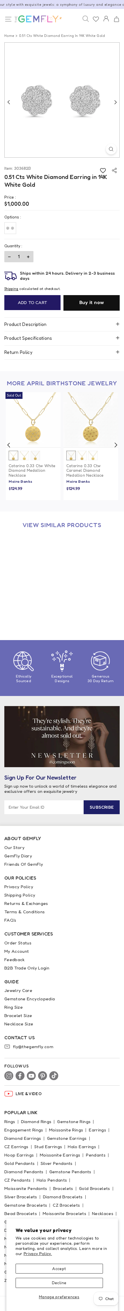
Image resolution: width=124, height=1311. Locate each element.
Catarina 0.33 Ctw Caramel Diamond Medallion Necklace (85, 470)
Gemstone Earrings (67, 1138)
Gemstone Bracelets (25, 1205)
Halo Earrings (82, 1146)
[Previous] (8, 102)
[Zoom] (111, 149)
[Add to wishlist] (102, 170)
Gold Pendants (19, 1163)
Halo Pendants (52, 1180)
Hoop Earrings (19, 1155)
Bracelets (63, 1188)
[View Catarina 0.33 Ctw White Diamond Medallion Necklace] (33, 419)
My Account (16, 951)
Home (9, 35)
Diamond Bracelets (63, 1196)
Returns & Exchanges (26, 903)
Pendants (96, 1155)
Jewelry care (18, 990)
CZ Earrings (16, 1146)
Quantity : (13, 245)
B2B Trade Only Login (26, 968)
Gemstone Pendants (70, 1171)
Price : (10, 197)
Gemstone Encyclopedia (29, 998)
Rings (9, 1121)
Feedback (14, 959)
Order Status (17, 943)
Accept (59, 1268)
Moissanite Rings (66, 1130)
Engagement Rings (23, 1130)
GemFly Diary (18, 856)
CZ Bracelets (66, 1205)
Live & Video (29, 1093)
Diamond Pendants (24, 1171)
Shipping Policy (19, 895)
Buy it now (91, 302)
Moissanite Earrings (60, 1155)
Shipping (11, 288)
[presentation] (8, 445)
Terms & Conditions (24, 911)
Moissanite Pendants (25, 1188)
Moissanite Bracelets (64, 1213)
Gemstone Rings (74, 1121)
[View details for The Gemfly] (35, 19)
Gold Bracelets (94, 1188)
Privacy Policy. (38, 1253)
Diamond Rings (36, 1121)
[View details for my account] (106, 22)
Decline (59, 1282)
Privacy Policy (18, 886)
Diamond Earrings (22, 1138)
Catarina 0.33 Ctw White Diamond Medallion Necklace (32, 470)
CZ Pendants (17, 1180)
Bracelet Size (18, 1015)
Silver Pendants (57, 1163)
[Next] (115, 102)
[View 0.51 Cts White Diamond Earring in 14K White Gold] (33, 561)
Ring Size (13, 1007)
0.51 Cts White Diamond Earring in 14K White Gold (33, 610)
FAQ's (10, 920)
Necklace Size (18, 1024)
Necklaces (102, 1213)
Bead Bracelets (20, 1213)
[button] (116, 19)
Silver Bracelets (20, 1196)
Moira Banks (21, 481)
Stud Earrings (48, 1146)
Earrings (97, 1130)
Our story (14, 847)
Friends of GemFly (23, 864)
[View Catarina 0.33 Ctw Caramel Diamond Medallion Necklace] (90, 419)
